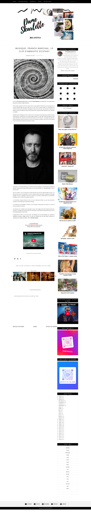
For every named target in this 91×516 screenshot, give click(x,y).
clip (20, 265)
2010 (60, 439)
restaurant (67, 483)
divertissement (27, 265)
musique (49, 265)
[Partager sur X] (14, 258)
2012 (60, 436)
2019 (60, 425)
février (60, 416)
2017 (60, 428)
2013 (60, 434)
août (60, 407)
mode (68, 479)
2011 (60, 438)
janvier (60, 418)
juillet (60, 408)
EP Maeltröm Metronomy (22, 101)
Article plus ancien (51, 326)
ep (31, 265)
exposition (67, 467)
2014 (60, 433)
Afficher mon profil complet (68, 70)
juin (60, 410)
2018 (60, 427)
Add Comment (39, 55)
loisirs (43, 265)
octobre (61, 404)
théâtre (67, 488)
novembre (61, 402)
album (17, 265)
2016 (60, 430)
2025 (60, 398)
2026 (60, 396)
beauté (68, 459)
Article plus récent (19, 326)
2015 (60, 431)
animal (68, 457)
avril (60, 413)
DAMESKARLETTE (71, 52)
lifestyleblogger (38, 265)
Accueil (35, 326)
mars (60, 415)
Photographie (67, 452)
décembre (61, 401)
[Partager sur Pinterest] (17, 258)
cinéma (67, 462)
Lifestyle (33, 265)
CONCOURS (68, 447)
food (67, 469)
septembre (61, 405)
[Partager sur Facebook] (20, 258)
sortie (68, 486)
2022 (60, 421)
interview (67, 474)
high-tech (67, 471)
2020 (60, 424)
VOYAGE (67, 455)
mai (60, 411)
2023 (60, 419)
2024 (60, 399)
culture (22, 265)
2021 (60, 422)
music (46, 265)
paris (68, 481)
